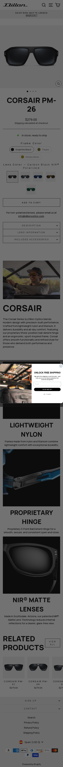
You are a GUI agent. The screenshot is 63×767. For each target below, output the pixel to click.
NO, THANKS (47, 394)
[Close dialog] (60, 366)
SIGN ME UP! (47, 390)
